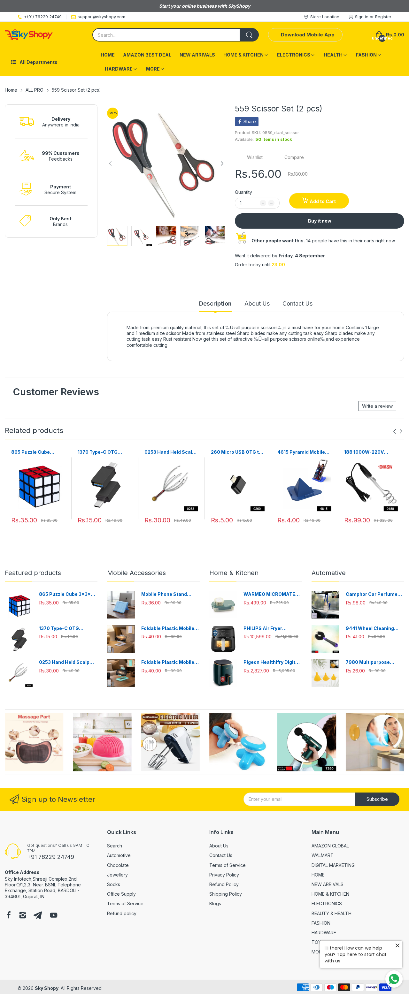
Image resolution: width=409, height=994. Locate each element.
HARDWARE (324, 932)
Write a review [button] (377, 406)
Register (383, 16)
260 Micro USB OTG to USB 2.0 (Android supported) (236, 452)
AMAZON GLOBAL (330, 845)
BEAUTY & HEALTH (331, 913)
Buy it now (319, 221)
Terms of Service (125, 903)
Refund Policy (224, 884)
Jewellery (117, 874)
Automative (329, 573)
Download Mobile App (308, 35)
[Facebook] (8, 915)
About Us (218, 845)
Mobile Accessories (136, 573)
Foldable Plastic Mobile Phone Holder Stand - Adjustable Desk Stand (167, 629)
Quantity (243, 192)
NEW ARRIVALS (327, 884)
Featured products (33, 573)
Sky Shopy (46, 988)
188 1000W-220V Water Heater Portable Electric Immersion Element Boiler (370, 452)
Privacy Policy (224, 874)
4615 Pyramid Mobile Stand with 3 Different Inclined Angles (302, 452)
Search (114, 845)
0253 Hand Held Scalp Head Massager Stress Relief (170, 452)
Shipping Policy (225, 894)
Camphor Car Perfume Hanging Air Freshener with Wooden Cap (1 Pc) (372, 594)
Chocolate (118, 865)
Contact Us (220, 855)
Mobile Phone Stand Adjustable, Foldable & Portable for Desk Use (167, 594)
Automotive (119, 855)
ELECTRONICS (327, 903)
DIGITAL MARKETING (333, 865)
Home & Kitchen (234, 573)
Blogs (215, 903)
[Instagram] (23, 915)
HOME (318, 874)
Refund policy (121, 913)
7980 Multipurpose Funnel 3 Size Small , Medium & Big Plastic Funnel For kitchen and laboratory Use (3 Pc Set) (374, 662)
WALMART (323, 855)
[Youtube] (53, 915)
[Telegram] (37, 915)
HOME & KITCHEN (330, 894)
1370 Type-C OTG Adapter (98, 452)
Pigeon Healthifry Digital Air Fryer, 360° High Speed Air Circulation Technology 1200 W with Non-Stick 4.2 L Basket (271, 662)
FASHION (321, 923)
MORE (318, 951)
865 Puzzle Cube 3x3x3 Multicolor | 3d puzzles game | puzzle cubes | (36, 452)
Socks (113, 884)
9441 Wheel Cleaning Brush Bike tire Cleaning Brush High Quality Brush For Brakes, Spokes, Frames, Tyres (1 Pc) (374, 629)
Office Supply (121, 894)
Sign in (362, 16)
